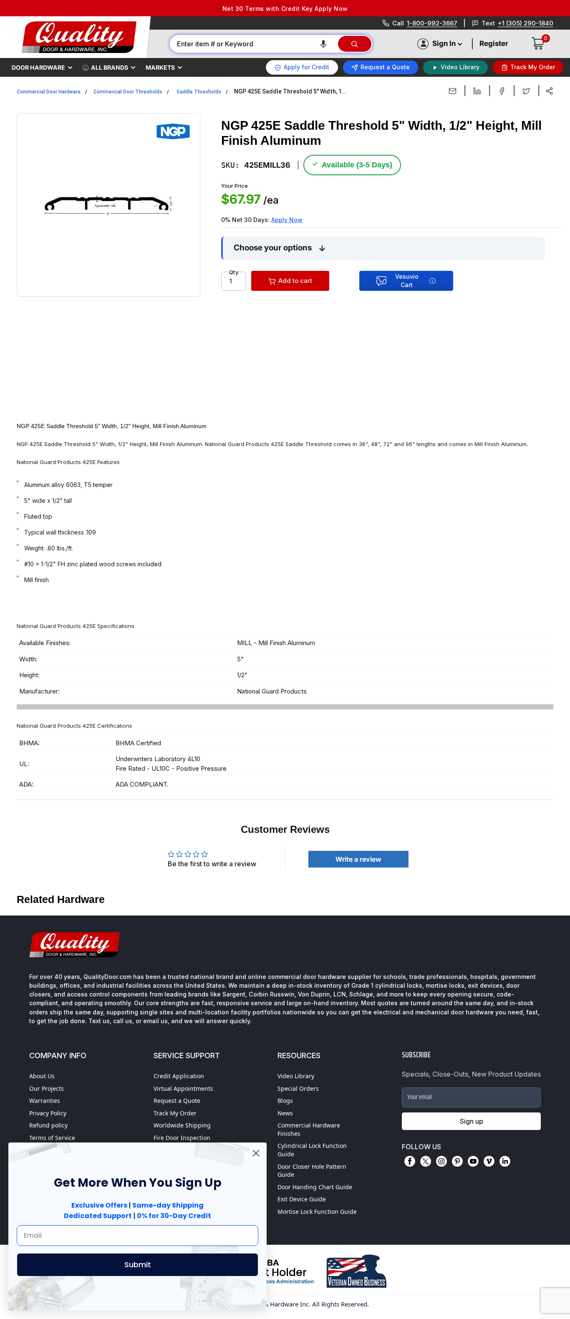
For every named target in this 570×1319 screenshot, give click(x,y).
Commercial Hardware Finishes (308, 1129)
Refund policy (48, 1125)
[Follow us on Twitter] (425, 1161)
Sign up (471, 1121)
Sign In (444, 43)
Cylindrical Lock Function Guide (312, 1150)
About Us (42, 1076)
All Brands (109, 67)
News (285, 1113)
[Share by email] (452, 91)
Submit (137, 1264)
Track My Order (175, 1113)
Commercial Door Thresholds (127, 92)
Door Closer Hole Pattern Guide (311, 1171)
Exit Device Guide (301, 1199)
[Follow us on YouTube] (473, 1161)
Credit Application (179, 1076)
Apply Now (287, 219)
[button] (323, 44)
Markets (160, 67)
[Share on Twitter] (526, 91)
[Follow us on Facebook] (410, 1161)
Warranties (44, 1101)
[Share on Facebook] (501, 91)
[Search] (354, 44)
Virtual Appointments (183, 1088)
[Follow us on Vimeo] (489, 1161)
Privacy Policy (47, 1113)
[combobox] (253, 44)
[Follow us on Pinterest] (457, 1161)
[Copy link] (549, 91)
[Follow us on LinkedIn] (505, 1161)
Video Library (295, 1076)
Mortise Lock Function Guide (317, 1212)
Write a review (358, 859)
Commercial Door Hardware (49, 92)
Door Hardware (38, 67)
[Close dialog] (256, 1153)
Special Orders (298, 1088)
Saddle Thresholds (199, 92)
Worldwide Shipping (182, 1125)
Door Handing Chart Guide (314, 1187)
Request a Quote (177, 1101)
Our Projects (46, 1088)
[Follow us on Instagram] (441, 1161)
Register (493, 43)
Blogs (285, 1101)
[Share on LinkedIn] (477, 91)
